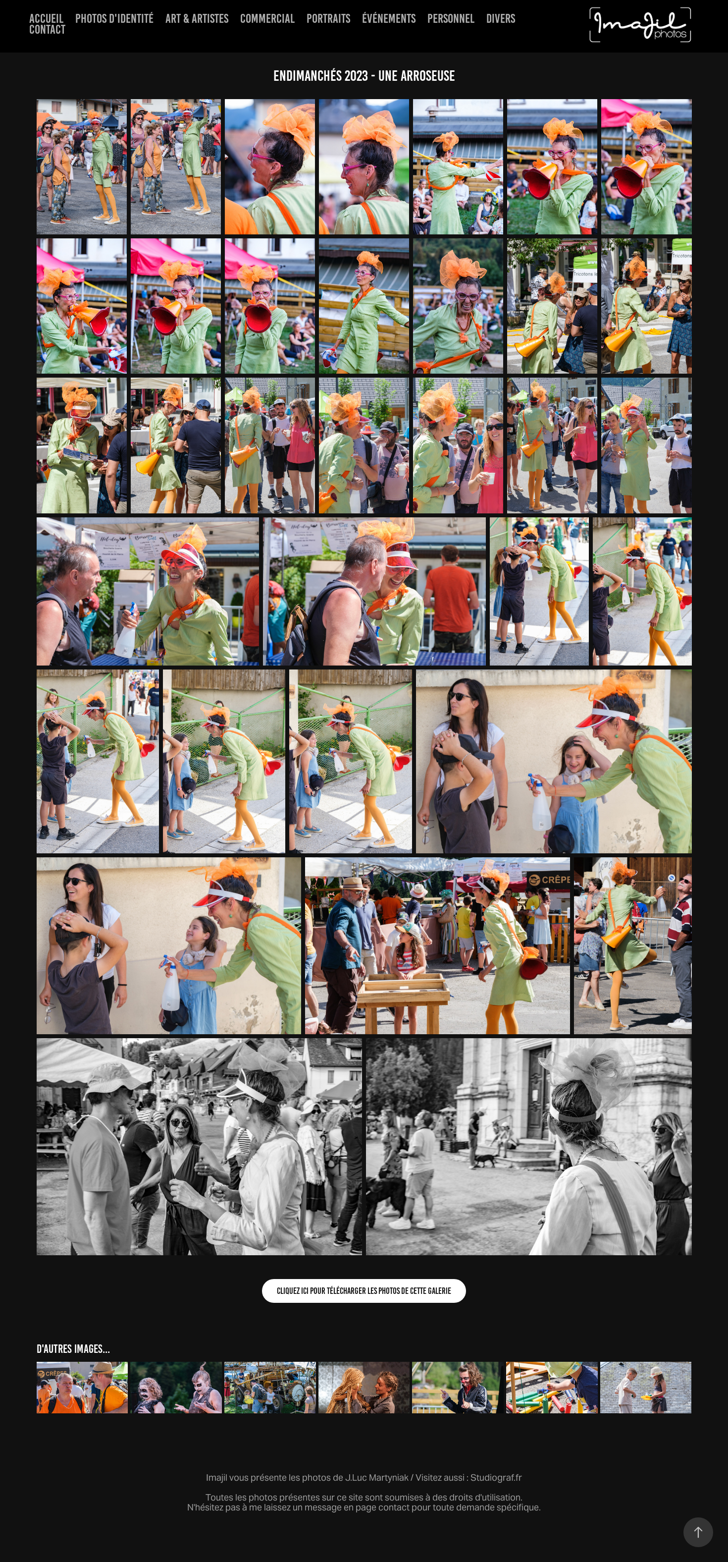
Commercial (267, 18)
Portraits (328, 18)
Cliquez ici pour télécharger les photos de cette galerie (364, 1291)
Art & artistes (196, 18)
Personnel (450, 18)
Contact (47, 29)
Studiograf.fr (496, 1477)
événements (389, 18)
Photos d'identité (114, 18)
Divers (500, 18)
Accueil (46, 18)
